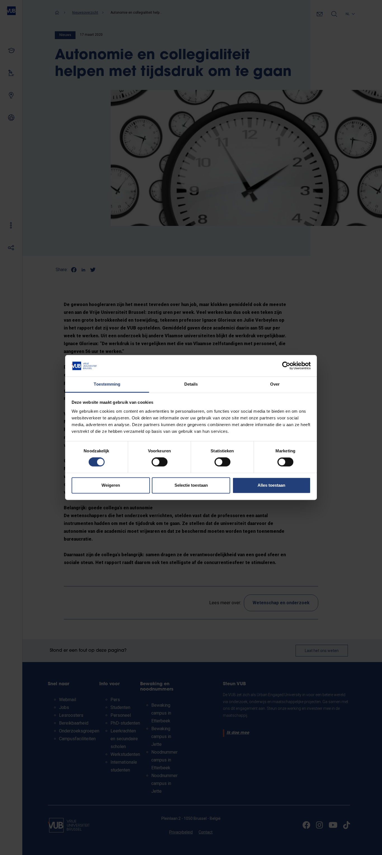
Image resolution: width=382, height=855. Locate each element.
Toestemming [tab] (107, 384)
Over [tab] (275, 384)
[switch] (160, 462)
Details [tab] (191, 384)
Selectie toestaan (191, 485)
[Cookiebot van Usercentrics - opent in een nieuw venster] (286, 366)
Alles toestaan (271, 485)
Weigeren (111, 485)
